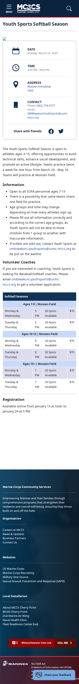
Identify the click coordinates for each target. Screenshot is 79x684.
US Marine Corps (13, 569)
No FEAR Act (38, 663)
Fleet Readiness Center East (20, 624)
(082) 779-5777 (45, 105)
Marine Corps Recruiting (18, 573)
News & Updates (13, 534)
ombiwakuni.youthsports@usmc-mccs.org (40, 249)
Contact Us (10, 542)
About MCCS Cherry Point (19, 607)
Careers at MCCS (13, 530)
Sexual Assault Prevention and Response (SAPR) (34, 581)
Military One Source (15, 577)
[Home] (28, 8)
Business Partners (14, 538)
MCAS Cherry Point (15, 612)
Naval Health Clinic (15, 620)
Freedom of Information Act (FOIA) (51, 667)
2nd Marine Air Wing (16, 616)
